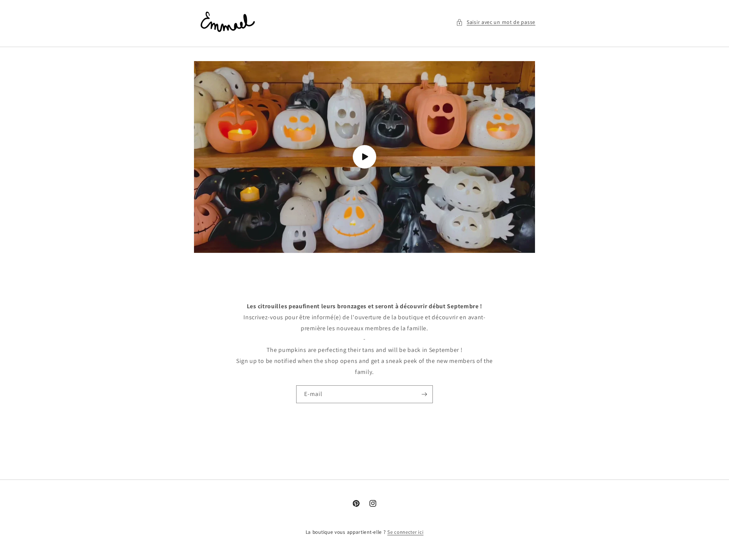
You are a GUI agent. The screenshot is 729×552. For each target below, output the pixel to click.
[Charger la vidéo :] (364, 157)
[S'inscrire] (424, 394)
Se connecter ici (405, 532)
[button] (495, 22)
